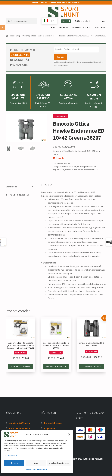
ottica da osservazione (88, 169)
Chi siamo (64, 27)
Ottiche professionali (31, 36)
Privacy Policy (42, 469)
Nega (36, 463)
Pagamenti (49, 428)
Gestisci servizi (11, 456)
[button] (69, 434)
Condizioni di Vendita (19, 423)
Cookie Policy (31, 469)
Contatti (100, 27)
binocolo (60, 169)
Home (11, 36)
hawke (68, 169)
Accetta (14, 463)
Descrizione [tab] (11, 186)
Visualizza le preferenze (59, 463)
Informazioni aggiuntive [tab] (17, 194)
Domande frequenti (82, 27)
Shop (53, 27)
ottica (74, 169)
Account (65, 21)
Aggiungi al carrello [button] (20, 366)
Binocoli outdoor (50, 36)
